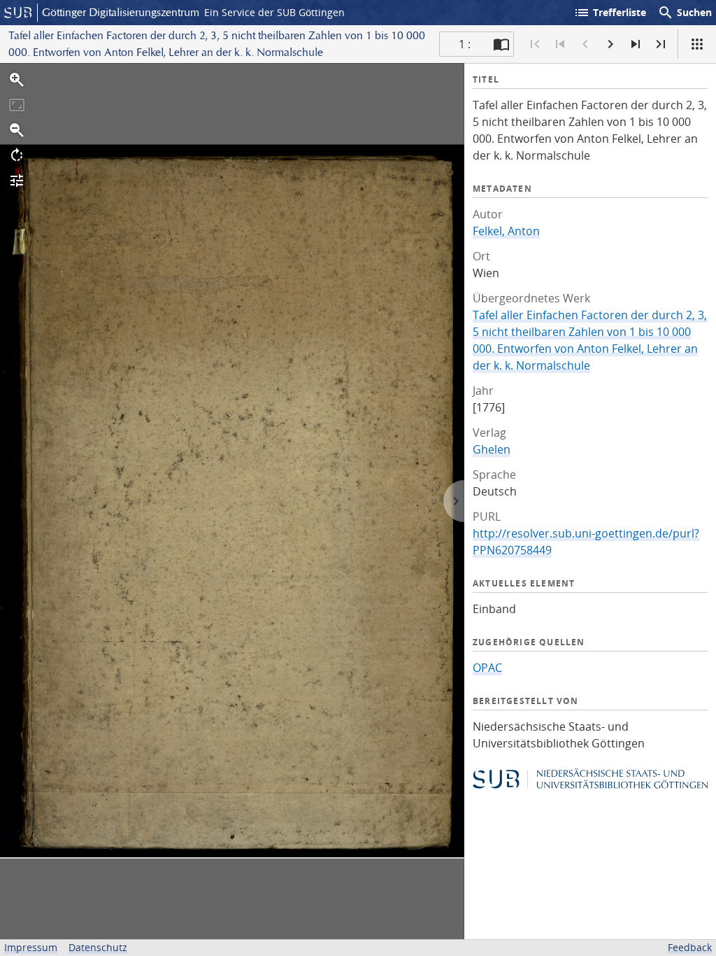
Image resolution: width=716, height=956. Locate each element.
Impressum (30, 947)
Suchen (684, 12)
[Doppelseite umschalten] (501, 44)
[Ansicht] (697, 44)
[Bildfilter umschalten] (16, 180)
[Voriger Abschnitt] (560, 44)
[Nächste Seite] (610, 44)
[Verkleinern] (16, 130)
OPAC (487, 667)
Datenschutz (98, 947)
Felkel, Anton (506, 231)
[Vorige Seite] (585, 44)
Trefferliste (609, 12)
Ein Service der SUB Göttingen (274, 12)
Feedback (690, 947)
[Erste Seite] (534, 44)
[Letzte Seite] (660, 44)
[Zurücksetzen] (16, 105)
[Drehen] (16, 155)
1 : (465, 44)
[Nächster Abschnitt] (635, 44)
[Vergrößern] (16, 79)
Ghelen (491, 449)
